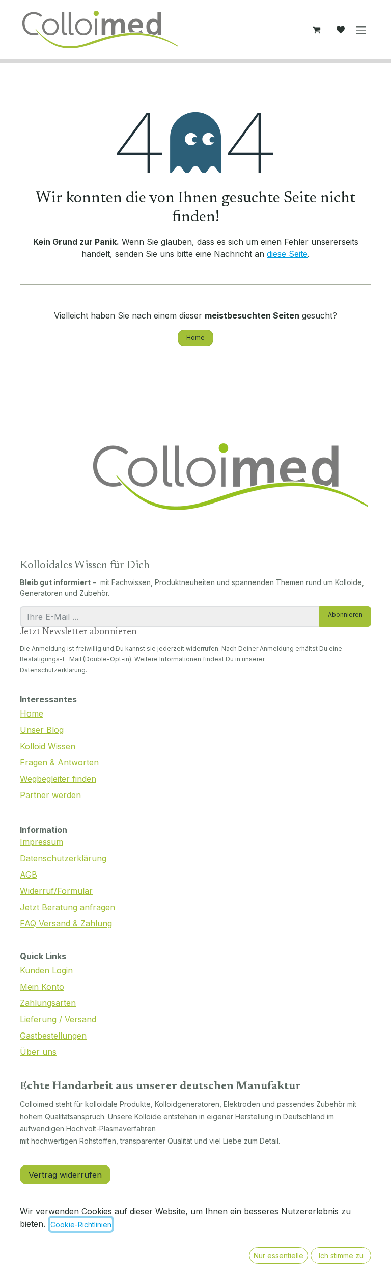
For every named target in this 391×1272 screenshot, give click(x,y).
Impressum (41, 842)
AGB (28, 874)
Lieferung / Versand (58, 1019)
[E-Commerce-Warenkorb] (316, 29)
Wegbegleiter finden (58, 779)
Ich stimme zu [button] (341, 1255)
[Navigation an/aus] (361, 29)
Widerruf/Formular (56, 891)
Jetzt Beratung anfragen (67, 907)
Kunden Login (46, 970)
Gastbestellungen (53, 1035)
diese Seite (287, 254)
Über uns (38, 1052)
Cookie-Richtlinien (80, 1224)
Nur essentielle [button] (278, 1255)
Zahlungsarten (48, 1003)
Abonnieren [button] (345, 614)
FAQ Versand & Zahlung (66, 923)
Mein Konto (42, 987)
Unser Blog (42, 730)
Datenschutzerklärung (63, 858)
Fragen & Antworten (59, 762)
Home (195, 337)
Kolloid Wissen (47, 746)
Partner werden (50, 795)
